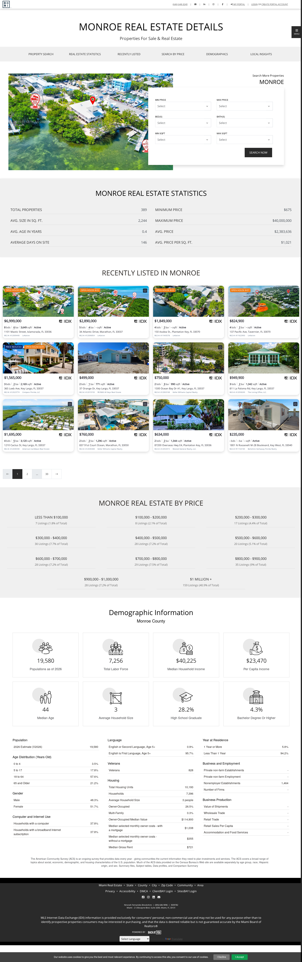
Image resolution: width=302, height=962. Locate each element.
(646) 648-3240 (180, 4)
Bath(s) (221, 116)
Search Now (258, 152)
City (154, 885)
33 (46, 474)
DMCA (144, 891)
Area (200, 885)
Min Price (160, 99)
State (130, 885)
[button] (297, 32)
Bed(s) (158, 116)
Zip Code (167, 885)
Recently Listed (129, 54)
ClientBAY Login (162, 891)
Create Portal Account (274, 4)
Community (185, 885)
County (142, 885)
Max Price (222, 99)
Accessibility (127, 891)
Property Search (40, 54)
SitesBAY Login (187, 891)
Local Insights (261, 54)
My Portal (239, 4)
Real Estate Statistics (85, 54)
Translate (177, 939)
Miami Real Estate (110, 885)
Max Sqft (222, 133)
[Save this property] (70, 290)
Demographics (217, 54)
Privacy (110, 891)
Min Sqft (160, 133)
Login (254, 4)
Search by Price (173, 54)
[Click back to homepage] (5, 4)
